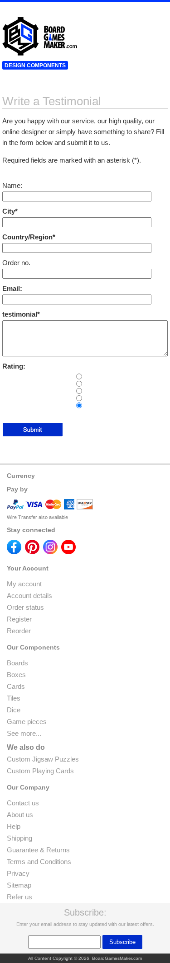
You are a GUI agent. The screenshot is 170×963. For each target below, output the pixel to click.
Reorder (19, 631)
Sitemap (19, 885)
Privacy (18, 873)
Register (19, 619)
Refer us (19, 897)
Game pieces (27, 721)
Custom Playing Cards (40, 771)
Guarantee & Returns (38, 850)
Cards (16, 686)
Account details (29, 595)
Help (13, 826)
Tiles (13, 698)
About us (20, 814)
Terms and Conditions (39, 861)
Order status (25, 607)
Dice (13, 710)
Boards (17, 663)
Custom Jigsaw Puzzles (43, 759)
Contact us (23, 803)
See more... (24, 733)
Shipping (19, 838)
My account (24, 584)
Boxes (16, 674)
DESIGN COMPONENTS (35, 65)
